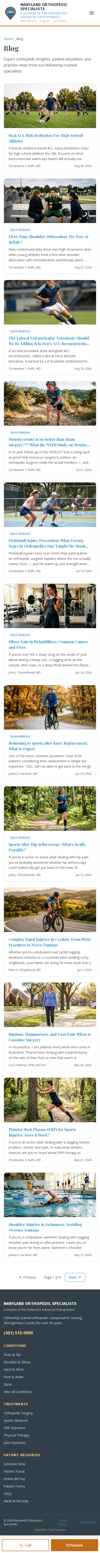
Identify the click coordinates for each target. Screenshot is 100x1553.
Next (73, 1277)
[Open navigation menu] (91, 13)
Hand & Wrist (14, 1369)
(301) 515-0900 (18, 1333)
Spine (8, 1384)
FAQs (8, 1493)
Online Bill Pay (14, 1479)
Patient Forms (14, 1486)
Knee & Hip (12, 1354)
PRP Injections (15, 1428)
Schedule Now (14, 1464)
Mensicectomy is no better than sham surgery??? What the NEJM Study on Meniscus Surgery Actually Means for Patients (50, 445)
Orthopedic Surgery (18, 1413)
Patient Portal (14, 1471)
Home (8, 39)
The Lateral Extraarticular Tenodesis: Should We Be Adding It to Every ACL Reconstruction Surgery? (49, 344)
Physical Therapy (16, 1435)
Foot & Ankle (13, 1377)
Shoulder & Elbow (17, 1362)
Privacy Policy (63, 1522)
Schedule (74, 1545)
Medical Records (16, 1501)
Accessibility (88, 1522)
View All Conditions (18, 1391)
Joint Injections (15, 1442)
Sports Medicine (20, 229)
